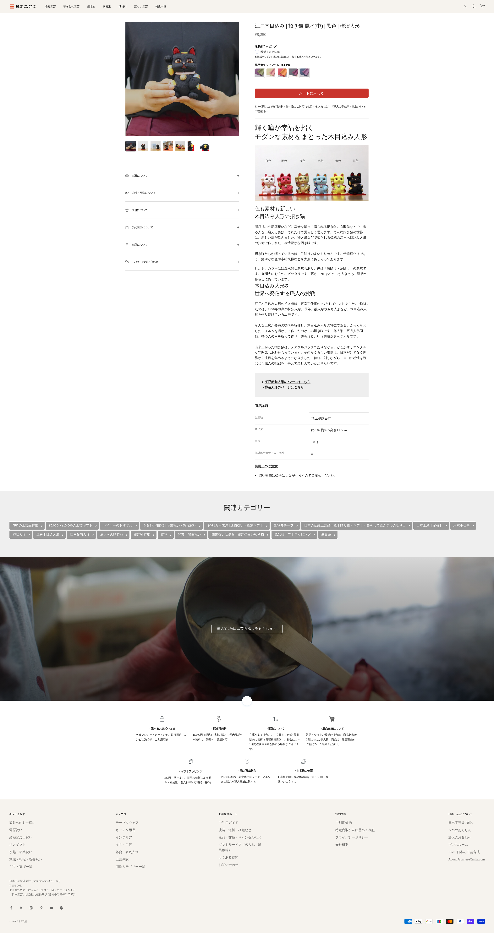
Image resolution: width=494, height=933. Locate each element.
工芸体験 (122, 859)
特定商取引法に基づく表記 (355, 830)
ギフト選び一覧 (20, 867)
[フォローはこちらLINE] (61, 908)
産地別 (91, 6)
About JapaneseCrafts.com (466, 859)
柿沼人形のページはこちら (284, 387)
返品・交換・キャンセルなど (240, 837)
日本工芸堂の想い (461, 823)
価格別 (123, 6)
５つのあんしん (459, 830)
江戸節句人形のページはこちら (287, 382)
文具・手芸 (124, 845)
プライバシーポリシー (351, 837)
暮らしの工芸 (71, 6)
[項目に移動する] (130, 146)
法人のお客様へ (459, 837)
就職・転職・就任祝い (25, 859)
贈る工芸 (50, 6)
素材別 (107, 6)
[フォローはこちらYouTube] (51, 908)
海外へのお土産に (22, 823)
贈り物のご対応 (295, 106)
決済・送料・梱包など (235, 830)
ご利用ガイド (228, 823)
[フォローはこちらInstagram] (31, 908)
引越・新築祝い (20, 852)
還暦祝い (15, 830)
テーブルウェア (127, 823)
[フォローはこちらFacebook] (11, 908)
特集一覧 (161, 6)
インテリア (124, 837)
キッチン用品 (125, 830)
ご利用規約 (343, 823)
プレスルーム (458, 845)
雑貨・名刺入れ (127, 852)
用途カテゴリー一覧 (130, 867)
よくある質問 (228, 857)
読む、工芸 (141, 6)
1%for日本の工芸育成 (464, 852)
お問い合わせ (228, 865)
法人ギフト (17, 845)
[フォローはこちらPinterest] (41, 908)
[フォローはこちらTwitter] (21, 908)
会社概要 (342, 845)
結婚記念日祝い (20, 837)
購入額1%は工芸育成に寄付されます (247, 628)
